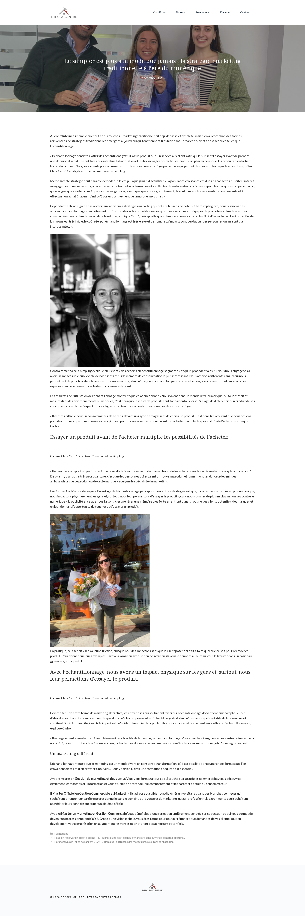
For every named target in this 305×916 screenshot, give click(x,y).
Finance (225, 12)
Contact (245, 12)
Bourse (180, 12)
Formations (203, 12)
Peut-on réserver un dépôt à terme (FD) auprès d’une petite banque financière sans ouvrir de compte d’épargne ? (119, 837)
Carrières (159, 12)
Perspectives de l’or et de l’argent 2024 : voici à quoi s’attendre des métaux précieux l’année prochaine (114, 841)
